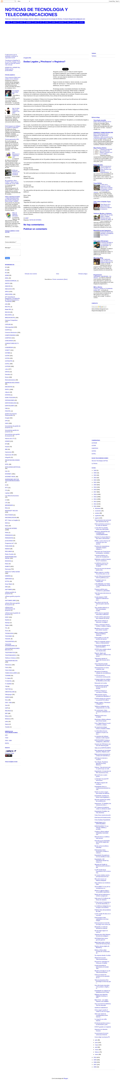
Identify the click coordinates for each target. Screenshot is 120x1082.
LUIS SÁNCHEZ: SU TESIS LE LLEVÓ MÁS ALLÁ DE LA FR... (102, 585)
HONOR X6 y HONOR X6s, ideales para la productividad (12, 69)
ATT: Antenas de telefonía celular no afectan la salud (103, 808)
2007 (95, 1064)
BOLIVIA (7, 312)
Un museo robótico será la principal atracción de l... (102, 875)
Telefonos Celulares (10, 658)
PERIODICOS (9, 535)
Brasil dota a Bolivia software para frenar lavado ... (103, 720)
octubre (97, 513)
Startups (7, 622)
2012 (95, 504)
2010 (95, 1057)
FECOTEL (8, 411)
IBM (6, 449)
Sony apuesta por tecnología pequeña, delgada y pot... (103, 751)
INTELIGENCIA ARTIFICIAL (12, 467)
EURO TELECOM (10, 397)
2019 (95, 487)
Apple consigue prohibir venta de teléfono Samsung (101, 634)
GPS (6, 420)
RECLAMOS (8, 551)
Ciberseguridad (9, 327)
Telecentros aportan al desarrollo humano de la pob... (102, 660)
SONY (7, 617)
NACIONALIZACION (10, 517)
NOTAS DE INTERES (35, 220)
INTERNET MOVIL (10, 476)
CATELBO (8, 324)
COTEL (46, 22)
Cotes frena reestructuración (103, 815)
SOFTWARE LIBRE (10, 600)
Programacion (98, 274)
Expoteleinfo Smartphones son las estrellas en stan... (103, 855)
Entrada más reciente (31, 273)
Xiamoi (7, 724)
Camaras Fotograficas (11, 320)
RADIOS (7, 548)
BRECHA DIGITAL (10, 317)
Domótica (7, 374)
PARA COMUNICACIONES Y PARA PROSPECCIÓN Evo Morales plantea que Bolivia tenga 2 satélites (12, 199)
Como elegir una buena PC (102, 1037)
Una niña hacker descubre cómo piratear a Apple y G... (102, 987)
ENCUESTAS (8, 386)
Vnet (6, 705)
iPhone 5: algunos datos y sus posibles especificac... (102, 891)
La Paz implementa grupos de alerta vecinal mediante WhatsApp (106, 261)
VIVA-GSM (61, 22)
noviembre (98, 510)
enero (97, 1054)
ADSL (6, 278)
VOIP (6, 708)
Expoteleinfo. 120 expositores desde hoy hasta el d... (102, 860)
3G (6, 267)
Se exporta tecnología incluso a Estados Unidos (102, 727)
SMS (6, 586)
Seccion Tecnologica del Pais (100, 460)
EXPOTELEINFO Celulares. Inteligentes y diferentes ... (103, 740)
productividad (9, 540)
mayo (96, 1045)
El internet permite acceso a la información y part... (102, 1023)
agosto (97, 518)
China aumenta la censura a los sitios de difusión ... (102, 524)
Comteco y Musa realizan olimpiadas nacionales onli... (102, 833)
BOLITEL (7, 306)
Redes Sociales (9, 554)
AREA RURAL (9, 294)
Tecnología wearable (100, 120)
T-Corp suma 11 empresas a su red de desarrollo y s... (103, 902)
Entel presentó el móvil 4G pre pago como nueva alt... (103, 923)
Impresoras (8, 452)
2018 (95, 489)
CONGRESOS (9, 347)
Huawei (7, 446)
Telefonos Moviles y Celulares (103, 213)
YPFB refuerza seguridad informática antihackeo (102, 613)
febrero (97, 1052)
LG (6, 500)
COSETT (7, 350)
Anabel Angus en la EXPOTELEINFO (100, 823)
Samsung (7, 569)
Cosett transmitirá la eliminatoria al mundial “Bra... (101, 967)
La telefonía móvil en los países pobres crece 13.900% (101, 564)
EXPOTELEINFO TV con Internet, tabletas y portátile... (101, 827)
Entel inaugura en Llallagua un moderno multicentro (12, 126)
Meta (6, 508)
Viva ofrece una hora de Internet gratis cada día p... (102, 604)
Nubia (6, 532)
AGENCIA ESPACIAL (11, 280)
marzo (97, 1049)
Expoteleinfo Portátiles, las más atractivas (102, 812)
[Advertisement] (58, 38)
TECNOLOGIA (9, 633)
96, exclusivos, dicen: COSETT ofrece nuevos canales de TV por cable (12, 182)
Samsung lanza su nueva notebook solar (102, 668)
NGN (6, 523)
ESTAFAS (7, 395)
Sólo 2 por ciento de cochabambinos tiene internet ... (101, 1015)
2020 (95, 484)
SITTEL (7, 581)
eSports (7, 392)
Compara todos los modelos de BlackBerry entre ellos (102, 680)
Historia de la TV (9, 438)
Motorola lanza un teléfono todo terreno (102, 837)
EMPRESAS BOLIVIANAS (12, 382)
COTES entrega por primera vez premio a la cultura (102, 699)
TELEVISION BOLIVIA (11, 660)
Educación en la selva (101, 683)
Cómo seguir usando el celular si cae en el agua (102, 1010)
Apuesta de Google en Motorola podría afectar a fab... (102, 866)
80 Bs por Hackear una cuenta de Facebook (15, 172)
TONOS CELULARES (11, 673)
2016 (95, 494)
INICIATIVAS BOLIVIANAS (12, 460)
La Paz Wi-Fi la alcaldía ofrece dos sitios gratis (101, 528)
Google (7, 418)
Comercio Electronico (11, 332)
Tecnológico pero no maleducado (100, 580)
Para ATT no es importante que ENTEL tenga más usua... (102, 842)
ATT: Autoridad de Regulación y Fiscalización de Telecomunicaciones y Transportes (12, 299)
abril (96, 1047)
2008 (95, 1062)
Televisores (8, 664)
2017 (95, 492)
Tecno (6, 630)
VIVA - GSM (8, 702)
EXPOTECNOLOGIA (11, 403)
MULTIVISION (9, 515)
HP (6, 444)
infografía (7, 457)
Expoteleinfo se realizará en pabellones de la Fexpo (102, 991)
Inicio (57, 273)
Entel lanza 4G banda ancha (103, 817)
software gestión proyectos (12, 596)
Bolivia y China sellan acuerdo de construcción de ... (102, 951)
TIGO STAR (8, 670)
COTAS (53, 22)
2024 (95, 475)
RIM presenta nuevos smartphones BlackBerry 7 (103, 695)
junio (96, 1042)
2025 (95, 473)
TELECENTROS (9, 641)
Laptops (7, 493)
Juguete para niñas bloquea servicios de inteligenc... (102, 935)
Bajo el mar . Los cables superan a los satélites (101, 1000)
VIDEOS (7, 697)
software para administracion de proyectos (10, 609)
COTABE (7, 353)
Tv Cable (7, 678)
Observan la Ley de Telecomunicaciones (101, 958)
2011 (95, 506)
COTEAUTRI (8, 361)
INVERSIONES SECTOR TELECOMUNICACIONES (12, 480)
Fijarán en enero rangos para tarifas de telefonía (102, 792)
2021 (95, 482)
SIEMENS (8, 576)
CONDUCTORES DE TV (12, 343)
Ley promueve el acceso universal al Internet (101, 1033)
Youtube (7, 727)
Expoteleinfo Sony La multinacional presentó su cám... (102, 788)
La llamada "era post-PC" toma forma (102, 779)
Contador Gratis (9, 753)
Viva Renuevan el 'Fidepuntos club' (15, 155)
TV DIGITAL (8, 681)
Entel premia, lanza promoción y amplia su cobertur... (102, 851)
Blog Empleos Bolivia (100, 148)
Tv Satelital (8, 683)
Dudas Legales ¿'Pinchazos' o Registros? (102, 703)
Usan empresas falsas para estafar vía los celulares (12, 78)
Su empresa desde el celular (103, 955)
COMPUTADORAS (10, 335)
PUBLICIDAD (8, 546)
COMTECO (8, 338)
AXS (36, 22)
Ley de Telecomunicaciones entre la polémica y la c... (102, 576)
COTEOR (7, 366)
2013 (95, 501)
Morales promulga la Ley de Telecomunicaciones (102, 971)
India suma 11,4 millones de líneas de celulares (102, 899)
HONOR (81, 22)
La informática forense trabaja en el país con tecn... (101, 732)
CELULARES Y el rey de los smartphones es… (102, 887)
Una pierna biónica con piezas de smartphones (102, 556)
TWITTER (8, 689)
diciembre (98, 508)
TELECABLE (8, 636)
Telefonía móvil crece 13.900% (100, 716)
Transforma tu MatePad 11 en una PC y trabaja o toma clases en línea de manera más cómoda (12, 62)
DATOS (7, 371)
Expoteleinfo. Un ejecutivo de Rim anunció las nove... (103, 771)
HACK (21, 22)
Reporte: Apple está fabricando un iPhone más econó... (103, 654)
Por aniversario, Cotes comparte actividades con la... (102, 711)
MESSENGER (9, 505)
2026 (95, 470)
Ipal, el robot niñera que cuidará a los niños (15, 110)
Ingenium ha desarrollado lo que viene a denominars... (103, 537)
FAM (6, 408)
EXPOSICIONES (9, 400)
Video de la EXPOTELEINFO (103, 748)
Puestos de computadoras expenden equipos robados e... (102, 547)
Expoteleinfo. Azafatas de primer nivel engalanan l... (102, 796)
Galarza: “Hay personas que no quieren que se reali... (102, 768)
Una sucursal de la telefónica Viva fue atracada (103, 1004)
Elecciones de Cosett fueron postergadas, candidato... (102, 552)
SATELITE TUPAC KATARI (12, 571)
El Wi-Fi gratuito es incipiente (103, 1027)
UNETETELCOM (9, 691)
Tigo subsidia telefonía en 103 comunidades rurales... (102, 609)
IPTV (6, 487)
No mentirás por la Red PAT (15, 92)
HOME (8, 22)
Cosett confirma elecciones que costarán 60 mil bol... (102, 617)
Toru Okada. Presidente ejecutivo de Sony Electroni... (101, 763)
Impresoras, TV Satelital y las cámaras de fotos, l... (103, 804)
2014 (95, 499)
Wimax (7, 716)
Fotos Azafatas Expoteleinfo (102, 820)
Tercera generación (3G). (12, 139)
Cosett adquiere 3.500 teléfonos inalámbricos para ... (101, 598)
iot (5, 485)
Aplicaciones (8, 289)
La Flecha (94, 463)
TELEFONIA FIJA (10, 652)
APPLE (7, 291)
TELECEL (8, 638)
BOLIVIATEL (8, 315)
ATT (41, 22)
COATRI (7, 330)
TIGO (68, 22)
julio (96, 1040)
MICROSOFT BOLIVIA (11, 510)
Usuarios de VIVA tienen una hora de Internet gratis (103, 744)
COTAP (7, 355)
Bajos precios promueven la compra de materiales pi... (103, 754)
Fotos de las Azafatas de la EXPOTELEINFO (102, 646)
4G (6, 270)
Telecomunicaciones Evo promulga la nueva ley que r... (103, 981)
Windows (7, 718)
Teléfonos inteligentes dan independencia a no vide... (103, 707)
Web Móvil (8, 710)
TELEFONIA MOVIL (10, 655)
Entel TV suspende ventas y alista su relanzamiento (102, 642)
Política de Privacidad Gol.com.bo (102, 121)
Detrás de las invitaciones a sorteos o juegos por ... (102, 895)
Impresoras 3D (9, 454)
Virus (6, 700)
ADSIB (7, 275)
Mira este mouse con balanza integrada (100, 879)
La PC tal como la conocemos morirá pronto (102, 676)
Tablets (7, 625)
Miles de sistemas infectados (15, 214)
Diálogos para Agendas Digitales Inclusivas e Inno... (101, 996)
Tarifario (94, 56)
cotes (6, 369)
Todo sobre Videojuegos (101, 241)
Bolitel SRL (8, 309)
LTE (6, 502)
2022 (95, 480)
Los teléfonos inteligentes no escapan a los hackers (103, 906)
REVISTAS (8, 561)
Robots (15, 22)
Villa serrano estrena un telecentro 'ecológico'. (101, 621)
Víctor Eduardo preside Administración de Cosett (102, 664)
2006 (95, 1067)
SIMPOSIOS (8, 578)
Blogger (66, 1078)
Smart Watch (8, 584)
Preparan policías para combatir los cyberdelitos (102, 590)
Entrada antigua (82, 273)
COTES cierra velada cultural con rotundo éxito (103, 650)
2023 (95, 477)
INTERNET (28, 22)
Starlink (7, 620)
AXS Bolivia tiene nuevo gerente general (101, 939)
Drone (7, 377)
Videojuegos (8, 694)
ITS (6, 490)
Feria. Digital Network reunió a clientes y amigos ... (103, 724)
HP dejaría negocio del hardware (101, 783)
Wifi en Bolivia (98, 287)
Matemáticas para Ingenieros (102, 230)
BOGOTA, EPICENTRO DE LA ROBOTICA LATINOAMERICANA (102, 533)
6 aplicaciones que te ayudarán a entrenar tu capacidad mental (11, 56)
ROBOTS (7, 566)
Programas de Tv (10, 543)
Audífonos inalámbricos (101, 1007)
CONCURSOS (9, 340)
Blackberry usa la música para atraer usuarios (102, 629)
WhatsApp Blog (98, 258)
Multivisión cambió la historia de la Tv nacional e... (103, 560)
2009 (95, 1060)
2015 (95, 496)
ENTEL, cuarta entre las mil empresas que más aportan (102, 542)
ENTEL (74, 22)
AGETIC (7, 283)
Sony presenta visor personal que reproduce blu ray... (103, 520)
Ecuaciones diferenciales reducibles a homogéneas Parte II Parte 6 (106, 233)
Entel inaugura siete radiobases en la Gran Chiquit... (101, 919)
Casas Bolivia (98, 183)
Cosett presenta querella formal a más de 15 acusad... (101, 687)
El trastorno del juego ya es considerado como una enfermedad (106, 244)
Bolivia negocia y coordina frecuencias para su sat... (102, 573)
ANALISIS (8, 286)
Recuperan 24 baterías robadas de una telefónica (103, 672)
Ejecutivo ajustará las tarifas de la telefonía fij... (102, 800)
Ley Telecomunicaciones (12, 495)
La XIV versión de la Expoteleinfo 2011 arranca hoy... (103, 871)
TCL (6, 628)
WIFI (6, 713)
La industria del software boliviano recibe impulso (102, 737)
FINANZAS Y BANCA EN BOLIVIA (103, 132)
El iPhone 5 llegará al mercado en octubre (101, 691)
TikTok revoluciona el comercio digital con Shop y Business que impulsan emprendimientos (105, 169)
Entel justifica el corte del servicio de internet (101, 638)
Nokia (6, 525)
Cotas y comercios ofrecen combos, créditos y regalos (103, 625)
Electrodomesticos (10, 380)
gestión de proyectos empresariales (11, 414)
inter (6, 471)
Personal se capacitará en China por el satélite (102, 962)
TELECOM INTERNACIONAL (10, 644)
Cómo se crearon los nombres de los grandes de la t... (102, 976)
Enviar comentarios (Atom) (60, 279)
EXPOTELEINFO (9, 405)
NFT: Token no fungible (11, 520)
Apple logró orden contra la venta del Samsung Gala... (103, 943)
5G (6, 272)
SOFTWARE (8, 589)
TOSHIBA (7, 675)
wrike (6, 721)
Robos (7, 563)
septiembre (98, 515)
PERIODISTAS (9, 538)
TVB (6, 686)
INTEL (7, 464)
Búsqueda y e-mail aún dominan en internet (101, 927)
